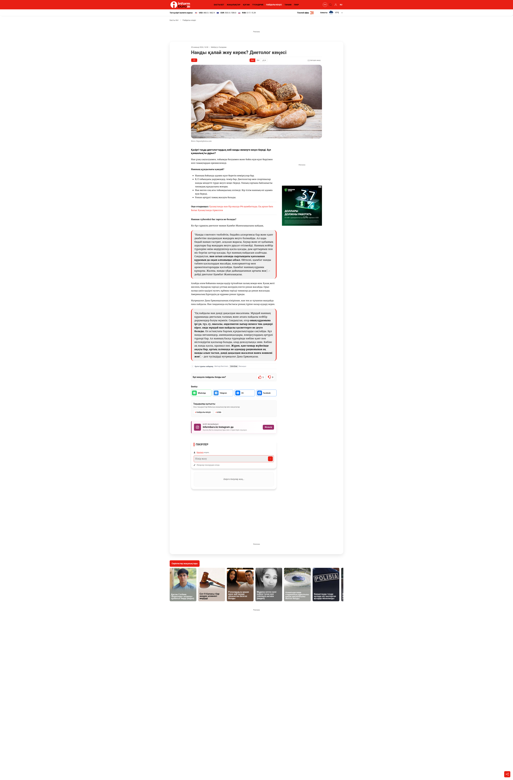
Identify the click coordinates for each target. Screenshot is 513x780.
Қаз (252, 60)
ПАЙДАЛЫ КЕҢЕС (274, 5)
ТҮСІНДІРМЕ (257, 5)
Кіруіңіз (200, 452)
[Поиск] (330, 4)
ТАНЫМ (288, 5)
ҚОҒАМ (246, 5)
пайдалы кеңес (203, 412)
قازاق (264, 60)
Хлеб (219, 412)
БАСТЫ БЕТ (219, 5)
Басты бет (174, 20)
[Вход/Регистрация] (335, 4)
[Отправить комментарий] (270, 458)
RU (341, 5)
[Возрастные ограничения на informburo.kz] (324, 4)
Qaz (258, 60)
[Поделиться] (507, 774)
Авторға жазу (315, 60)
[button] (331, 13)
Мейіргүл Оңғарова (218, 47)
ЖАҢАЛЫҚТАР (233, 5)
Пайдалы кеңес (189, 20)
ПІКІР (296, 5)
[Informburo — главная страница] (181, 4)
